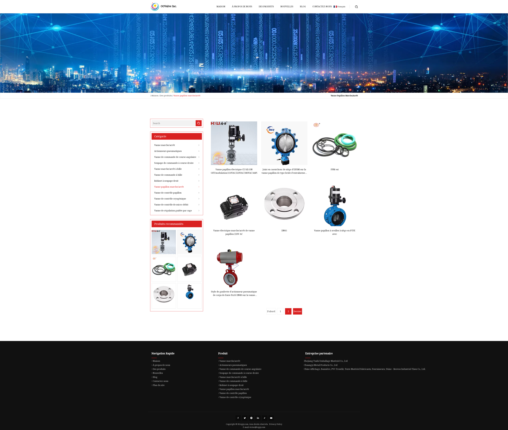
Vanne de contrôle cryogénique (170, 198)
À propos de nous (242, 6)
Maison (221, 6)
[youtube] (271, 418)
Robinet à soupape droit (166, 180)
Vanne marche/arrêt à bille (168, 168)
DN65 (284, 230)
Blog (303, 6)
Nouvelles (286, 6)
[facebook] (238, 418)
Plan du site (159, 385)
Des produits (266, 6)
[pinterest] (251, 418)
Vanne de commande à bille (168, 174)
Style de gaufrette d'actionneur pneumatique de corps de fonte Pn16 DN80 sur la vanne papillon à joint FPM (234, 293)
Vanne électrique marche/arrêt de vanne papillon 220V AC (234, 232)
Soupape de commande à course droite (174, 162)
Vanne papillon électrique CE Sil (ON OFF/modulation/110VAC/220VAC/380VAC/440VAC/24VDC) (234, 171)
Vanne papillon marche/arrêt (169, 186)
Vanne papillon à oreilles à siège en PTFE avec (334, 232)
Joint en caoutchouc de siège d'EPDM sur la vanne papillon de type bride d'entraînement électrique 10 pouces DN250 (284, 171)
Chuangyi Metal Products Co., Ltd (320, 365)
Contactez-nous (322, 6)
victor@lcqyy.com (257, 427)
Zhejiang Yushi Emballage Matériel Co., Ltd (326, 361)
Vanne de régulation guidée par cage (173, 210)
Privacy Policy (275, 424)
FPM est (335, 169)
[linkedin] (258, 418)
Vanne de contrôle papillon (168, 192)
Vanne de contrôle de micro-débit (171, 204)
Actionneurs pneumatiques (168, 151)
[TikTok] (264, 418)
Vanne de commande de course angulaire (175, 157)
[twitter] (244, 418)
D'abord (271, 311)
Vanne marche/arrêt (164, 145)
